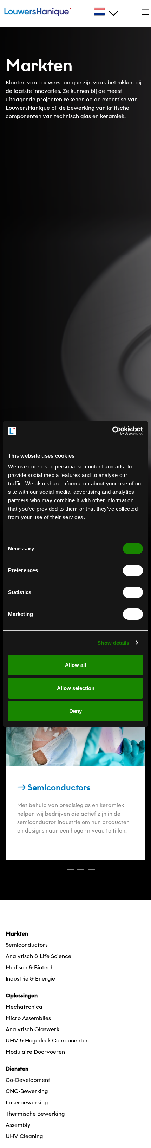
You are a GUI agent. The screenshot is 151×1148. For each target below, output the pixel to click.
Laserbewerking (27, 1102)
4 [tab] (91, 872)
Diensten (17, 1068)
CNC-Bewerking (27, 1091)
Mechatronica (24, 1006)
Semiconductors (27, 945)
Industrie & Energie (30, 978)
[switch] (133, 570)
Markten (17, 933)
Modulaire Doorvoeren (35, 1051)
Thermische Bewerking (35, 1113)
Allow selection (75, 688)
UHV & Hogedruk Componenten (47, 1040)
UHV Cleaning (24, 1136)
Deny (75, 711)
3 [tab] (80, 872)
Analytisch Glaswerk (32, 1029)
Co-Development (28, 1080)
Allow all (75, 665)
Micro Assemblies (28, 1018)
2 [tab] (70, 872)
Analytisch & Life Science (38, 956)
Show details (113, 643)
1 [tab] (59, 872)
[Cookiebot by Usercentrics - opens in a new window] (112, 430)
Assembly (18, 1125)
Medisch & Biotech (30, 967)
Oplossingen (22, 995)
